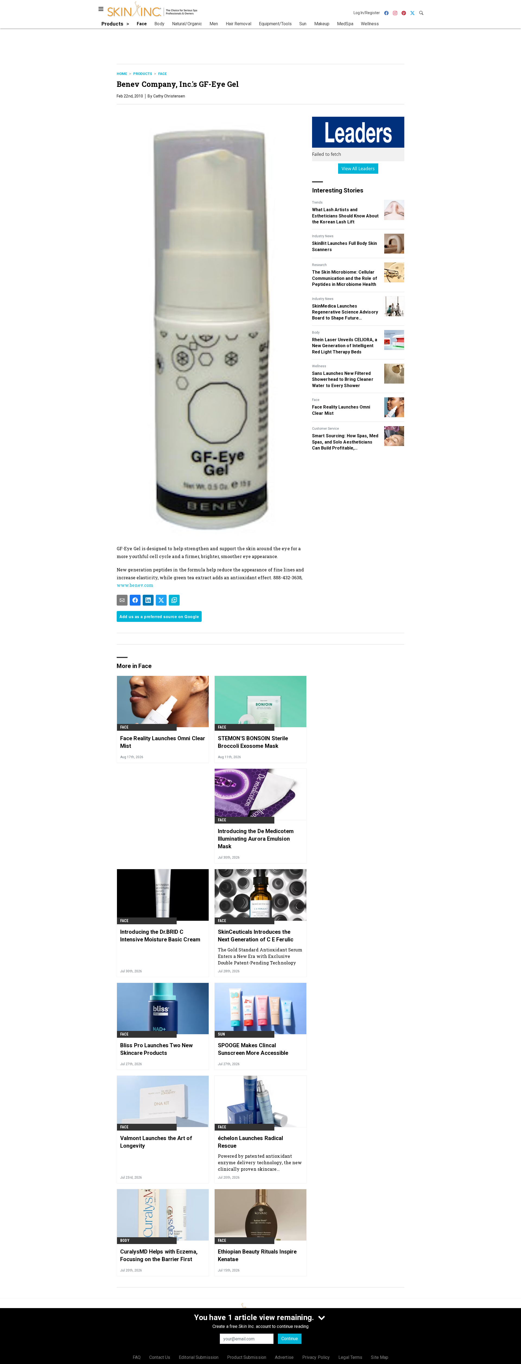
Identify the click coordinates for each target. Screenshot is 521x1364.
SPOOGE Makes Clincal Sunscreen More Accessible (253, 1049)
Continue (289, 1338)
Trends (317, 202)
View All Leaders (358, 169)
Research (319, 265)
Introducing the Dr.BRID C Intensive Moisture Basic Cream (160, 936)
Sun (221, 1034)
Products (142, 74)
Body (316, 332)
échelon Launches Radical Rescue (250, 1142)
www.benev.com (135, 585)
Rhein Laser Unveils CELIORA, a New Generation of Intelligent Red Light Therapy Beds (344, 346)
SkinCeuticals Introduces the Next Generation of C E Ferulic (255, 936)
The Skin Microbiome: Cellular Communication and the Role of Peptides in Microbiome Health (344, 278)
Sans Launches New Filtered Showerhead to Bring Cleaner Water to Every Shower (342, 379)
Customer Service (325, 429)
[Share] (135, 600)
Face (162, 74)
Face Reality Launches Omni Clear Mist (341, 410)
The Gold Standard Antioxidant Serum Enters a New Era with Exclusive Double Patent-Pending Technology (260, 956)
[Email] (122, 600)
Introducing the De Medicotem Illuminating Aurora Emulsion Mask (256, 839)
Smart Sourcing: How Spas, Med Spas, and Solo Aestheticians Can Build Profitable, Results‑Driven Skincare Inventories (345, 442)
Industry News (322, 236)
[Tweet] (161, 600)
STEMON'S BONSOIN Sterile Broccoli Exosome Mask (253, 742)
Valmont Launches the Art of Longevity (156, 1142)
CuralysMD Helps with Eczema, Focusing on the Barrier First (159, 1255)
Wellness (319, 366)
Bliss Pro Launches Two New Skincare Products (156, 1049)
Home (122, 74)
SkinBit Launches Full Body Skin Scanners (344, 246)
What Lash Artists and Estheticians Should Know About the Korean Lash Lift (345, 215)
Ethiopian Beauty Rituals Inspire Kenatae (257, 1255)
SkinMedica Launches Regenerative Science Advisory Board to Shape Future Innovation (345, 312)
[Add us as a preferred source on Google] (174, 600)
